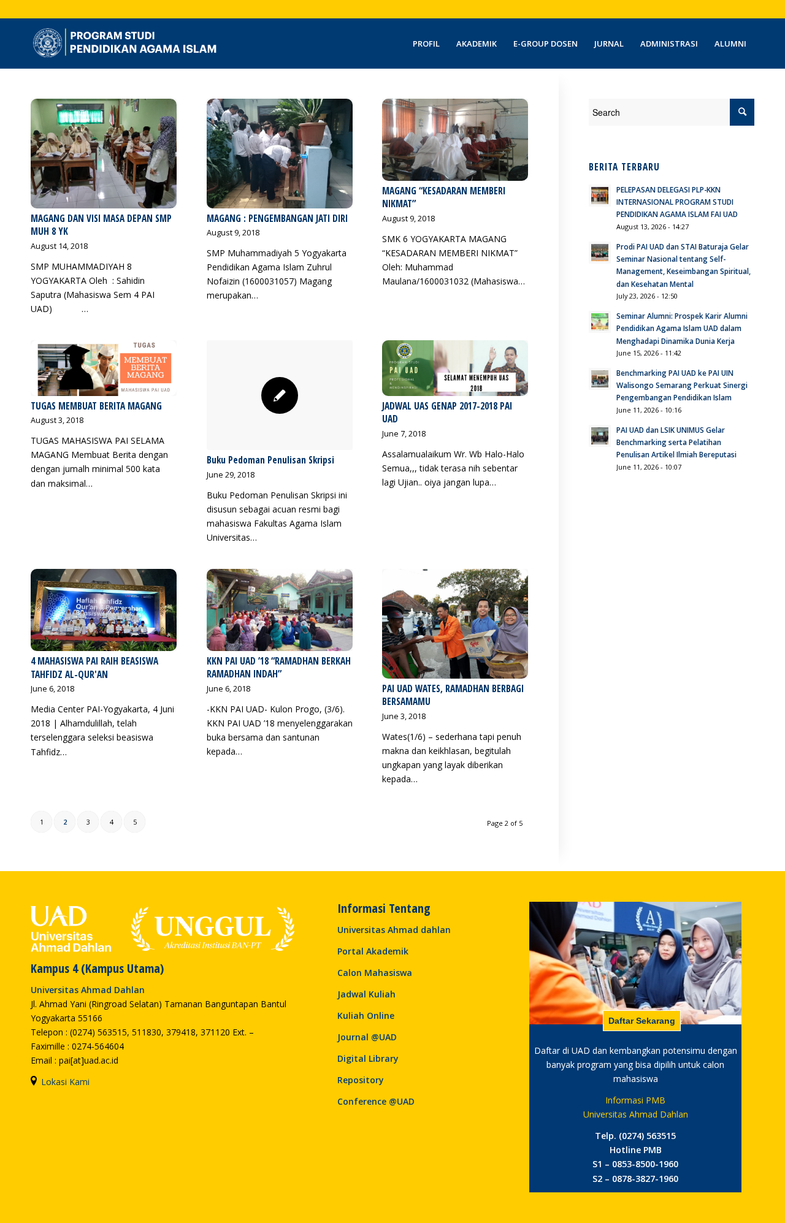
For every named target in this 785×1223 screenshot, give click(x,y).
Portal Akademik (372, 951)
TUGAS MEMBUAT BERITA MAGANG (96, 406)
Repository (360, 1080)
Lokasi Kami (65, 1082)
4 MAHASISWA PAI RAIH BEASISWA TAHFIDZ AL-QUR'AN (94, 668)
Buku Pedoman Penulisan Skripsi (270, 460)
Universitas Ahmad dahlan (394, 929)
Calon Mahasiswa (374, 972)
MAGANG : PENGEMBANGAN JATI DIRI (277, 218)
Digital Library (368, 1058)
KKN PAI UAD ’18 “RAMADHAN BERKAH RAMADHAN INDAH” (279, 668)
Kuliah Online (365, 1015)
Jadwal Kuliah (366, 994)
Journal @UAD (367, 1037)
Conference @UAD (376, 1101)
